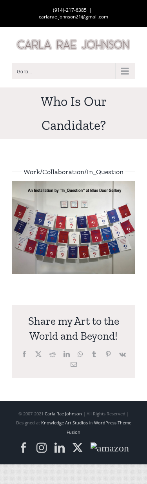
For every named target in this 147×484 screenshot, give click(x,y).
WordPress (105, 423)
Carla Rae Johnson (63, 414)
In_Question (105, 171)
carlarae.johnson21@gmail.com (73, 16)
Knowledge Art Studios (64, 423)
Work (32, 171)
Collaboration (63, 171)
